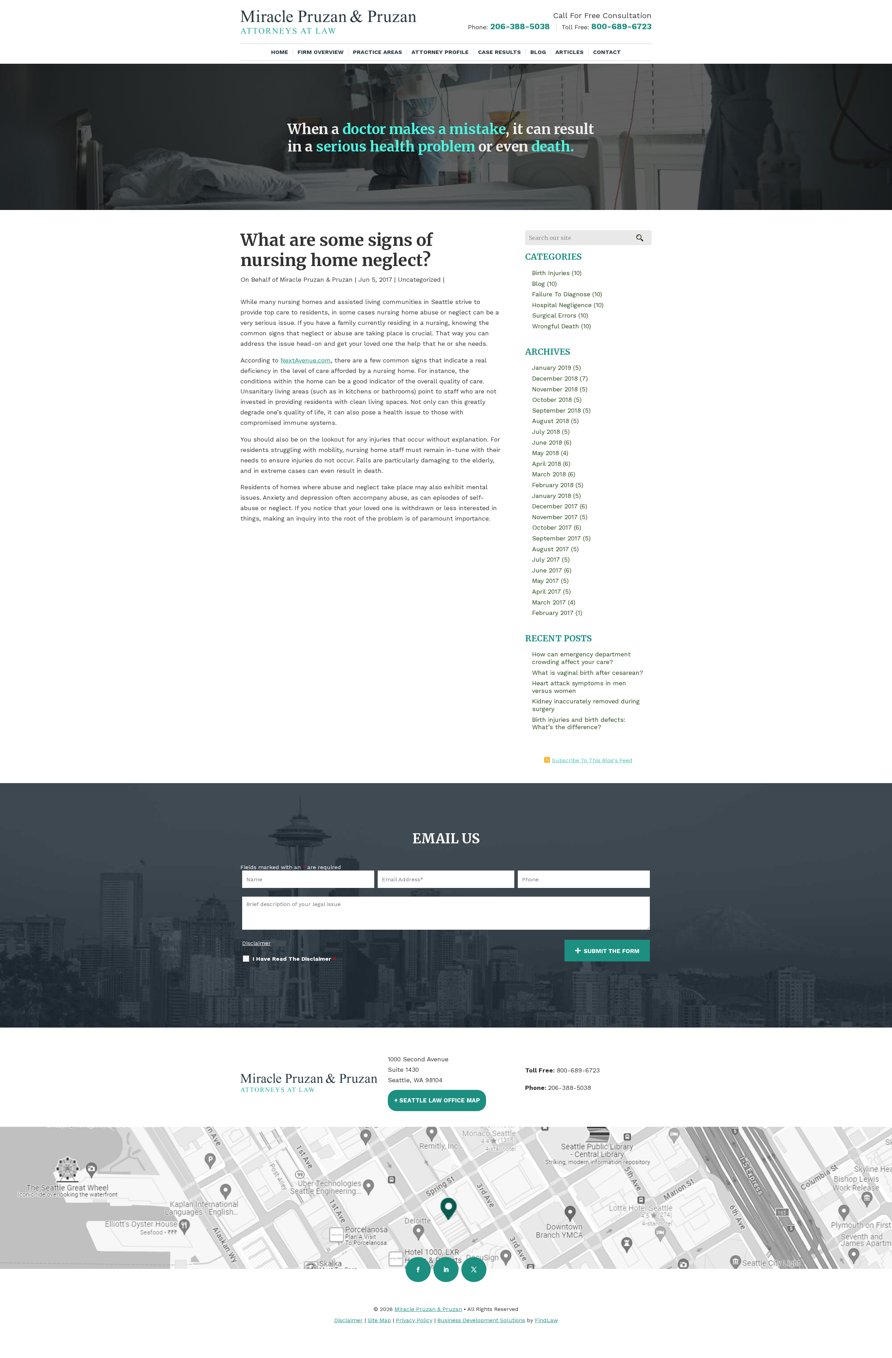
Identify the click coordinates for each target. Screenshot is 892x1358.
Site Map (379, 1320)
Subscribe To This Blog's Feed (592, 760)
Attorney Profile (440, 52)
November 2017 (555, 517)
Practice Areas (377, 52)
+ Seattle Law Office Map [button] (437, 1100)
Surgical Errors (554, 315)
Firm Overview (321, 52)
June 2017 (547, 570)
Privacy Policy (414, 1320)
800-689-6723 (621, 26)
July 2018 (546, 431)
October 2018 (552, 399)
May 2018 (545, 452)
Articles (569, 52)
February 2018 (553, 485)
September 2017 (556, 538)
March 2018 (549, 474)
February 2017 (553, 612)
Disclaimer (256, 943)
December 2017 (555, 506)
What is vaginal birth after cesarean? (587, 672)
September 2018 (556, 410)
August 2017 (550, 549)
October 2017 (552, 527)
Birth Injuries (551, 272)
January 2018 (551, 495)
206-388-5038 (520, 26)
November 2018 (555, 389)
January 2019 (551, 367)
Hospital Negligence (562, 305)
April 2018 (546, 463)
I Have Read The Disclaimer (294, 958)
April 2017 (546, 591)
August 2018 (550, 420)
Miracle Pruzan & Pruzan (316, 279)
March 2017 (549, 602)
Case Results (499, 52)
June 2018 (547, 442)
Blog (538, 52)
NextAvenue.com (305, 360)
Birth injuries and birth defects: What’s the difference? (578, 723)
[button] (885, 1307)
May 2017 (545, 580)
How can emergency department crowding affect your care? (581, 657)
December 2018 (555, 378)
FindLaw (546, 1320)
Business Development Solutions (481, 1320)
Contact (607, 52)
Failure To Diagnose (561, 294)
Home (279, 52)
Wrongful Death (555, 326)
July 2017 (546, 559)
